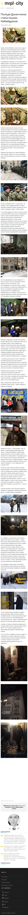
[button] (25, 35)
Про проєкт (4, 876)
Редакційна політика (7, 885)
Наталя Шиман (10, 8)
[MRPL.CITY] (14, 3)
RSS (5, 904)
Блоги (2, 8)
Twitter (5, 895)
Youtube (6, 901)
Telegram (20, 805)
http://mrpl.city (9, 800)
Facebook (6, 892)
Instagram (6, 898)
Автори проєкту (5, 882)
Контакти (4, 879)
